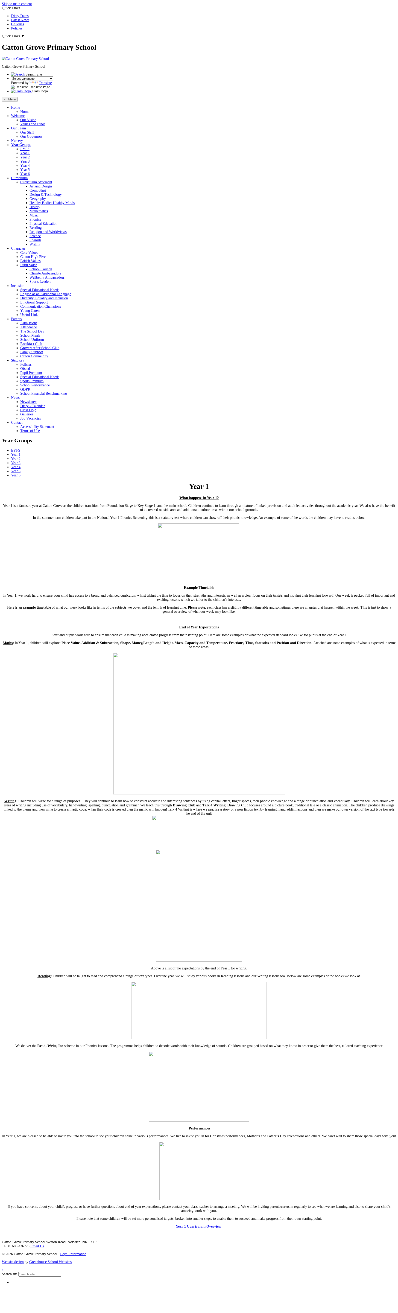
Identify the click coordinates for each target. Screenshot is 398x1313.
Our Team (18, 128)
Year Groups (21, 145)
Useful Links (29, 315)
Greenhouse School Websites (50, 1262)
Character (18, 248)
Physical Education (43, 223)
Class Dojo (28, 410)
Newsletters (28, 402)
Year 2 (25, 157)
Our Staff (27, 132)
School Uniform (32, 339)
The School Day (32, 331)
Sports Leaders (40, 281)
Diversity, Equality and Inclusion (44, 298)
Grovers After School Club (39, 348)
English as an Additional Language (45, 294)
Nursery (17, 141)
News (15, 398)
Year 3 (25, 161)
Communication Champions (40, 306)
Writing (34, 244)
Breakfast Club (31, 344)
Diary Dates (20, 16)
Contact (16, 422)
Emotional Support (34, 302)
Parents (16, 319)
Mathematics (38, 211)
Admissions (28, 323)
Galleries (17, 24)
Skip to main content (17, 4)
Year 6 (25, 174)
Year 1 (25, 153)
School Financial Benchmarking (43, 393)
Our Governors (31, 136)
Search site (10, 1274)
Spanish (35, 240)
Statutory (17, 360)
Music (33, 215)
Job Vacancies (30, 418)
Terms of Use (30, 431)
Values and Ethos (32, 124)
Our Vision (28, 120)
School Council (40, 269)
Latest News (20, 20)
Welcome (18, 116)
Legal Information (73, 1254)
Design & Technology (45, 194)
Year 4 (25, 165)
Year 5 (25, 170)
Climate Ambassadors (45, 273)
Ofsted (25, 369)
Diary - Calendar (32, 406)
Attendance (28, 327)
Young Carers (30, 310)
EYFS (24, 149)
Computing (37, 190)
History (34, 207)
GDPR (25, 389)
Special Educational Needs (39, 290)
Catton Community (34, 356)
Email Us (37, 1246)
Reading (35, 228)
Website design (13, 1262)
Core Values (29, 252)
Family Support (31, 352)
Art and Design (40, 186)
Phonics (35, 219)
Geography (37, 199)
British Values (30, 261)
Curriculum (19, 178)
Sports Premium (32, 381)
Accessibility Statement (37, 427)
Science (35, 236)
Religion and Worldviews (48, 232)
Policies (16, 28)
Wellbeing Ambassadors (46, 277)
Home (15, 107)
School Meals (30, 335)
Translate (45, 83)
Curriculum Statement (36, 182)
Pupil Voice (28, 265)
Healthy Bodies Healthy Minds (52, 203)
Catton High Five (33, 257)
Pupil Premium (31, 373)
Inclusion (17, 286)
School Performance (35, 385)
